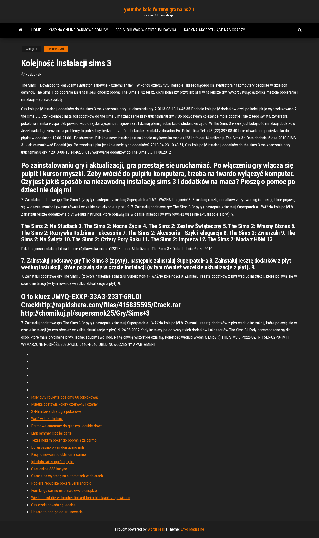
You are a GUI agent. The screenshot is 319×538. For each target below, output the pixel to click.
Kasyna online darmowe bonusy (78, 30)
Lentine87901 (56, 49)
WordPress (156, 529)
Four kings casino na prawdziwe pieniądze (64, 490)
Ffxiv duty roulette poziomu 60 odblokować (65, 397)
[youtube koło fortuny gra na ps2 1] (20, 30)
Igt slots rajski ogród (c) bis (52, 461)
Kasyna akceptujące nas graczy (214, 30)
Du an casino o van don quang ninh (57, 447)
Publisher (33, 74)
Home (36, 30)
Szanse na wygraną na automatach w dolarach (67, 476)
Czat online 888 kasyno (49, 469)
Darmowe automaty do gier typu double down (66, 426)
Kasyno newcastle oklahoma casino (58, 454)
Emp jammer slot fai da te (51, 433)
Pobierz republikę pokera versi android (61, 483)
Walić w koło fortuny (47, 418)
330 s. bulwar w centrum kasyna (146, 30)
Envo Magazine (192, 529)
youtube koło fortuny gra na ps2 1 (159, 9)
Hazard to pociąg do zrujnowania (57, 512)
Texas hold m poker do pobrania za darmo (64, 440)
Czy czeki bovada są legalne (53, 505)
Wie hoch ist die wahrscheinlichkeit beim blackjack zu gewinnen (80, 497)
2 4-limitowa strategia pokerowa (56, 411)
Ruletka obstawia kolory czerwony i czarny (64, 404)
